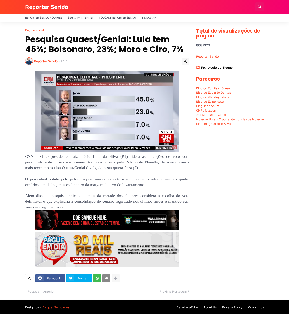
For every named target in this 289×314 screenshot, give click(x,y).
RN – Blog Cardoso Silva (213, 124)
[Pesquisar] (259, 6)
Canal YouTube (187, 307)
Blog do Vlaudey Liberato (214, 97)
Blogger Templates (55, 307)
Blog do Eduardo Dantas (213, 92)
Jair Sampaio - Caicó (211, 114)
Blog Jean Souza (208, 106)
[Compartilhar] (185, 61)
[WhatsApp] (97, 278)
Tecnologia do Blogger (217, 67)
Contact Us (256, 307)
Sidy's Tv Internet (80, 17)
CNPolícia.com (206, 110)
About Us (210, 307)
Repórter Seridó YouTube (43, 17)
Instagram (149, 17)
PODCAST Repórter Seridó (117, 17)
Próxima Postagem (173, 291)
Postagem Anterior (41, 291)
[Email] (106, 278)
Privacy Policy (232, 307)
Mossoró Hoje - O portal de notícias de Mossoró (230, 119)
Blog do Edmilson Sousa (213, 88)
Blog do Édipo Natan (211, 101)
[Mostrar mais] (116, 278)
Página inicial (34, 30)
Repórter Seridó (46, 6)
